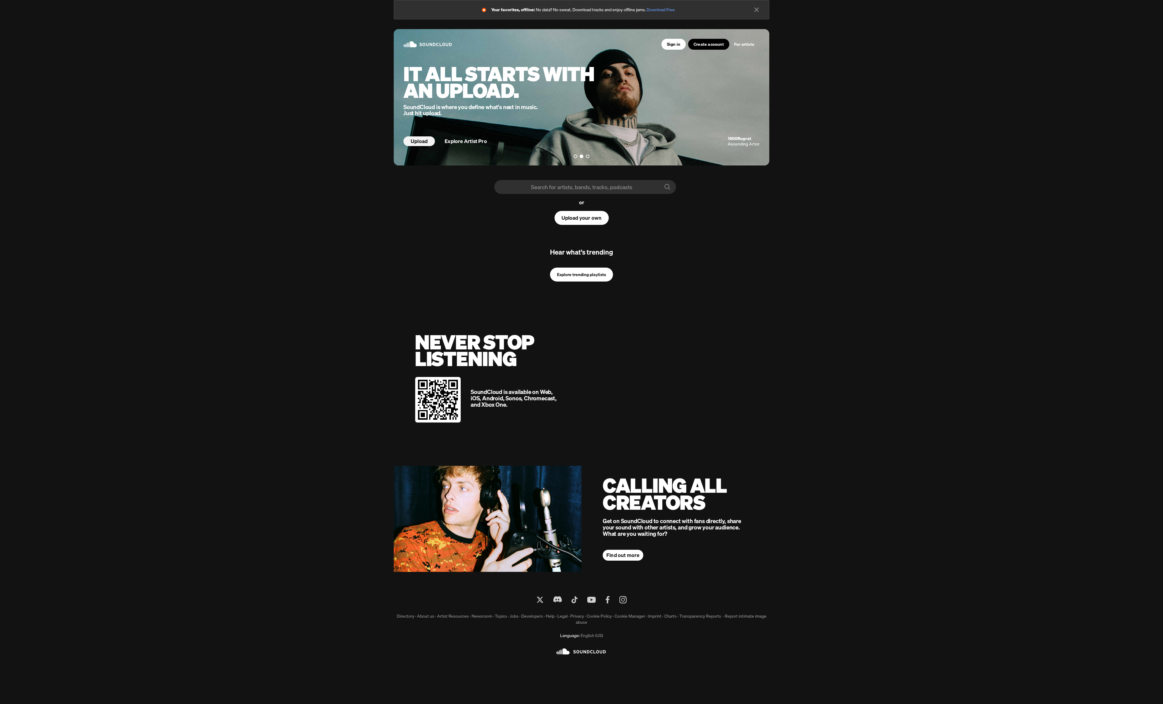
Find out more (623, 555)
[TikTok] (575, 599)
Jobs (514, 616)
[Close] (756, 9)
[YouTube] (591, 599)
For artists (744, 44)
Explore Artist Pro (466, 141)
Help (550, 616)
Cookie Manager (630, 616)
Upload (419, 141)
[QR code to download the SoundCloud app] (438, 400)
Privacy (577, 616)
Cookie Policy (599, 616)
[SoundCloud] (581, 651)
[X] (540, 599)
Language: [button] (581, 635)
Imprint (654, 616)
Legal (562, 616)
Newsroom (482, 616)
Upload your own (582, 218)
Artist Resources (453, 616)
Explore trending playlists (581, 274)
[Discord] (557, 599)
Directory (405, 616)
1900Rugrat (739, 138)
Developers (532, 616)
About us (425, 616)
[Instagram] (623, 599)
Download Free (661, 9)
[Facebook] (607, 599)
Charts (670, 616)
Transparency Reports (700, 616)
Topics (501, 616)
